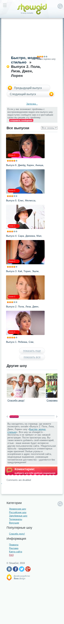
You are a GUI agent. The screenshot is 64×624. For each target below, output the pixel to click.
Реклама (13, 548)
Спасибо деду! (16, 400)
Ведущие (14, 522)
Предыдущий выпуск (28, 87)
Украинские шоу (17, 509)
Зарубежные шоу (18, 515)
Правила (13, 544)
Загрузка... (32, 104)
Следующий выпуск (23, 94)
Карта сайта (15, 551)
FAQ (11, 555)
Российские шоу (17, 512)
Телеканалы (15, 519)
